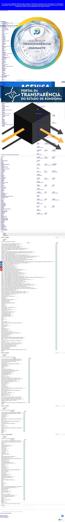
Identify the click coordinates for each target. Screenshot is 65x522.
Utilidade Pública (4, 228)
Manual (2, 200)
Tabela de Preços (3, 226)
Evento (2, 188)
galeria (2, 191)
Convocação (3, 171)
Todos (4, 240)
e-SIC (41, 109)
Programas (40, 86)
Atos (2, 159)
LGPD (38, 98)
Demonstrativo (3, 177)
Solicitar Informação (40, 107)
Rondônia (2, 222)
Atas (2, 158)
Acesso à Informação (45, 104)
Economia (2, 183)
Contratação (3, 169)
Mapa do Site (62, 115)
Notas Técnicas (3, 205)
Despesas (2, 179)
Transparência (3, 227)
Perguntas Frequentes (40, 100)
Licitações (2, 199)
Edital (2, 184)
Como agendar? (41, 93)
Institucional (3, 195)
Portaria (2, 209)
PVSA (2, 214)
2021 (2, 157)
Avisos (2, 161)
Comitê (2, 167)
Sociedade (2, 225)
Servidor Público (5, 235)
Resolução (2, 220)
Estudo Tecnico (3, 187)
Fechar (2, 350)
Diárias (2, 181)
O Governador (41, 84)
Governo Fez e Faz (4, 193)
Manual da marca (39, 90)
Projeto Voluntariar (4, 211)
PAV (37, 103)
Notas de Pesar (3, 204)
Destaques (2, 180)
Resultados (3, 221)
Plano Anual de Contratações (5, 208)
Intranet (4, 234)
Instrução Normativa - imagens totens (7, 196)
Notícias (38, 96)
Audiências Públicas (4, 160)
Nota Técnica (3, 203)
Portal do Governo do (10, 78)
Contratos (2, 170)
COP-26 (2, 172)
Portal (36, 80)
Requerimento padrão (4, 219)
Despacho (2, 178)
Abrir (56, 243)
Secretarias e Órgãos (38, 113)
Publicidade (3, 213)
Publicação (3, 212)
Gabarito (2, 190)
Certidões (2, 165)
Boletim (2, 163)
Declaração (3, 175)
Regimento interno (4, 216)
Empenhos (2, 185)
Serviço (2, 223)
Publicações (4, 101)
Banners (2, 162)
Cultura (2, 173)
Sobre (38, 83)
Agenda (38, 91)
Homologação (3, 194)
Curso (2, 174)
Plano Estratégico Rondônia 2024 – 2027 (45, 89)
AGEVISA (5, 239)
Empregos (38, 97)
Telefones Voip (12, 511)
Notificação (3, 206)
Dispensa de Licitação (4, 182)
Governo (5, 80)
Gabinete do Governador (42, 85)
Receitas (2, 215)
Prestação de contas (4, 210)
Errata (2, 186)
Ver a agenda (41, 92)
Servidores (2, 224)
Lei (1, 198)
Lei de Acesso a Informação (41, 106)
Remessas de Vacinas (4, 218)
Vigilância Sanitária (4, 229)
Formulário (3, 189)
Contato (38, 99)
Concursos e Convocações (5, 168)
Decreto (2, 176)
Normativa (2, 202)
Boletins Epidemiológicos (5, 164)
